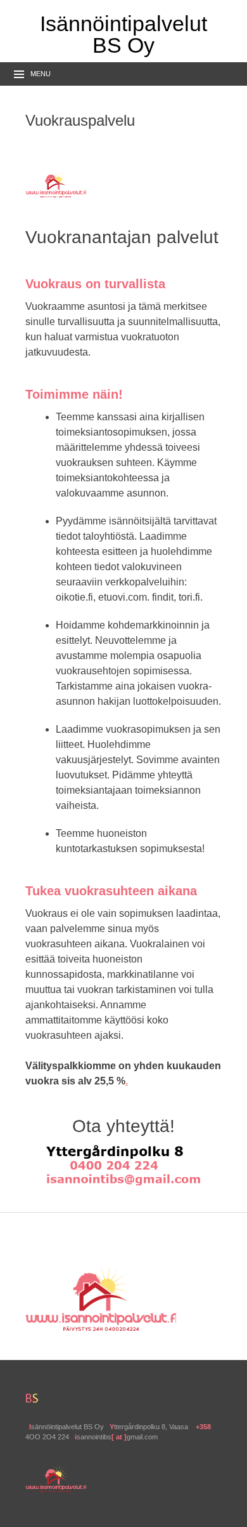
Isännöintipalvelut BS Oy (123, 34)
